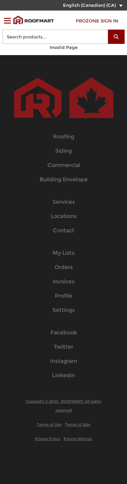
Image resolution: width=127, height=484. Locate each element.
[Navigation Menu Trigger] (7, 20)
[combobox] (52, 37)
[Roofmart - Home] (33, 20)
